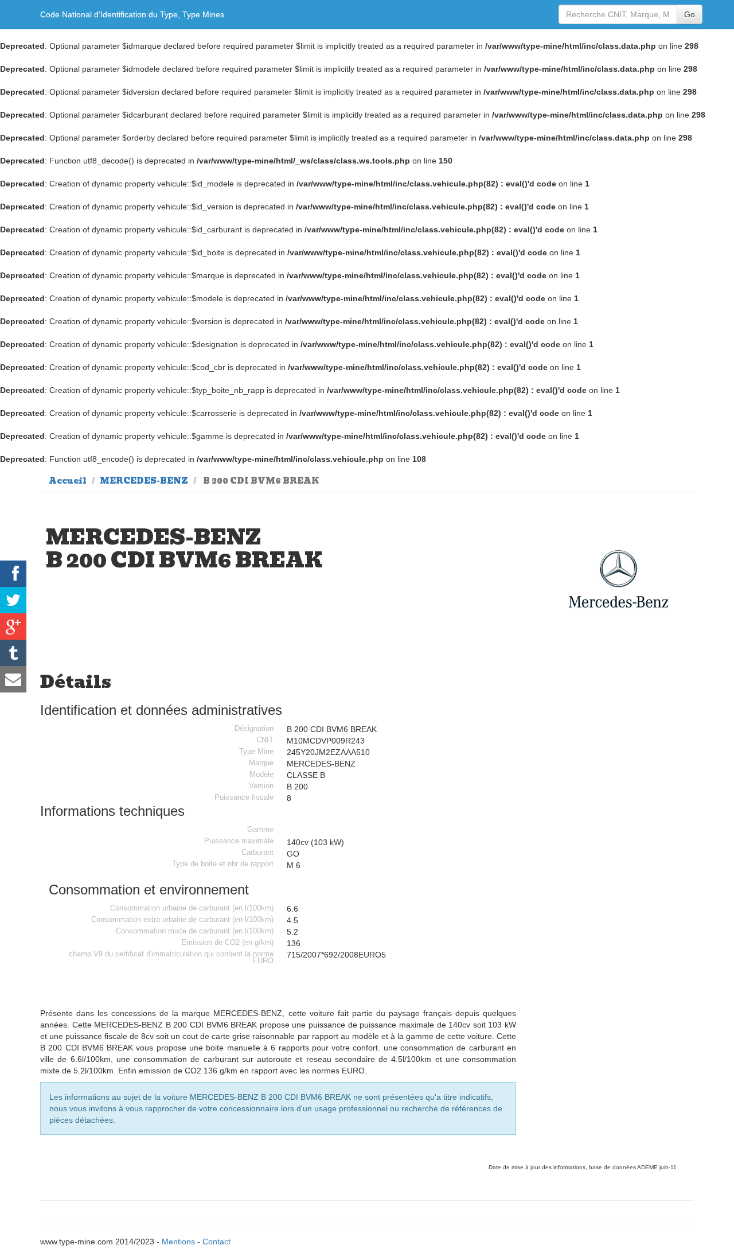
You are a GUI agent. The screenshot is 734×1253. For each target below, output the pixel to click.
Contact (216, 1241)
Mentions (178, 1241)
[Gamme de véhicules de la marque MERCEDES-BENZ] (619, 579)
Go (689, 14)
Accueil (68, 480)
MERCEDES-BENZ (144, 480)
